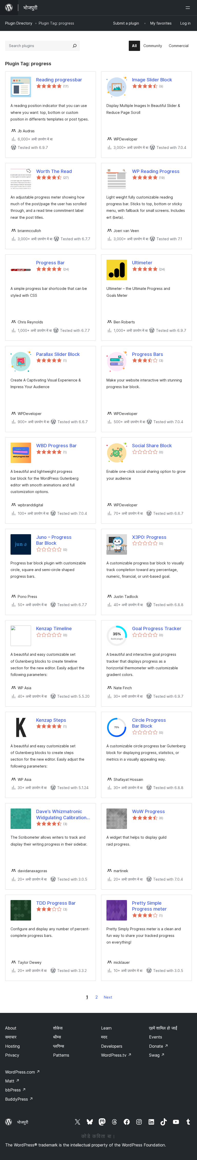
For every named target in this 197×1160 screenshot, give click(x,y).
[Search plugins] (75, 46)
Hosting (12, 1046)
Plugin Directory (18, 23)
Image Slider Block (152, 79)
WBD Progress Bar (56, 445)
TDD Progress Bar (56, 903)
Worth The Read (54, 171)
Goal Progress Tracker (156, 628)
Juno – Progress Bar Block (54, 540)
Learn (106, 1028)
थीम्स (57, 1036)
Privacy (12, 1055)
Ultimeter (142, 262)
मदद (104, 1036)
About (10, 1028)
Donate (158, 1046)
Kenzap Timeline (54, 628)
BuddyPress (19, 1099)
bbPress (15, 1089)
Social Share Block (152, 445)
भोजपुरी (22, 1122)
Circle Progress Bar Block (149, 723)
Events (155, 1036)
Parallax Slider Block (58, 354)
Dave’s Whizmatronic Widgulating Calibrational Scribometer (63, 814)
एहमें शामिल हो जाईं (163, 1028)
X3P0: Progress (149, 537)
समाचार (10, 1036)
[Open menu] (189, 7)
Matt (12, 1081)
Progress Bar (50, 262)
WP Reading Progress (156, 171)
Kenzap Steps (51, 720)
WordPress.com (22, 1072)
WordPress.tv (116, 1055)
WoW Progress (148, 811)
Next (108, 997)
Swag (157, 1055)
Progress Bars (147, 354)
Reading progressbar (59, 79)
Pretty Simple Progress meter (149, 906)
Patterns (61, 1055)
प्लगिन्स (58, 1046)
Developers (111, 1046)
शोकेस (58, 1028)
